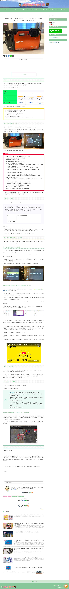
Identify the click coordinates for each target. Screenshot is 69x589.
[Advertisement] (23, 63)
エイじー (13, 486)
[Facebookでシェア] (6, 56)
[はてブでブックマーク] (9, 56)
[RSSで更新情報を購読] (32, 492)
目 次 (22, 74)
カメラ (5, 496)
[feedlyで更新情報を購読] (30, 492)
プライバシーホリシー (57, 585)
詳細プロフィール (14, 489)
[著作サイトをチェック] (23, 492)
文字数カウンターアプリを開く (54, 42)
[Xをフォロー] (25, 492)
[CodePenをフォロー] (27, 492)
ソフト (9, 496)
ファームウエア (21, 496)
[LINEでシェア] (11, 56)
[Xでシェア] (4, 56)
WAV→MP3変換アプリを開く (54, 37)
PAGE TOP (35, 581)
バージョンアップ (14, 496)
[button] (13, 56)
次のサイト (12, 392)
